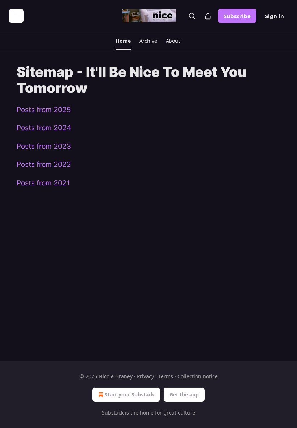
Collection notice (197, 376)
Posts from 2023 (44, 146)
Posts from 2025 (44, 110)
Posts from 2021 (43, 183)
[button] (123, 41)
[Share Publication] (208, 16)
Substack (113, 412)
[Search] (192, 16)
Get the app (184, 394)
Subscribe (237, 16)
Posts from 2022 (44, 164)
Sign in (274, 16)
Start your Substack (129, 394)
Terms (165, 376)
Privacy (145, 376)
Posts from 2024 (44, 128)
